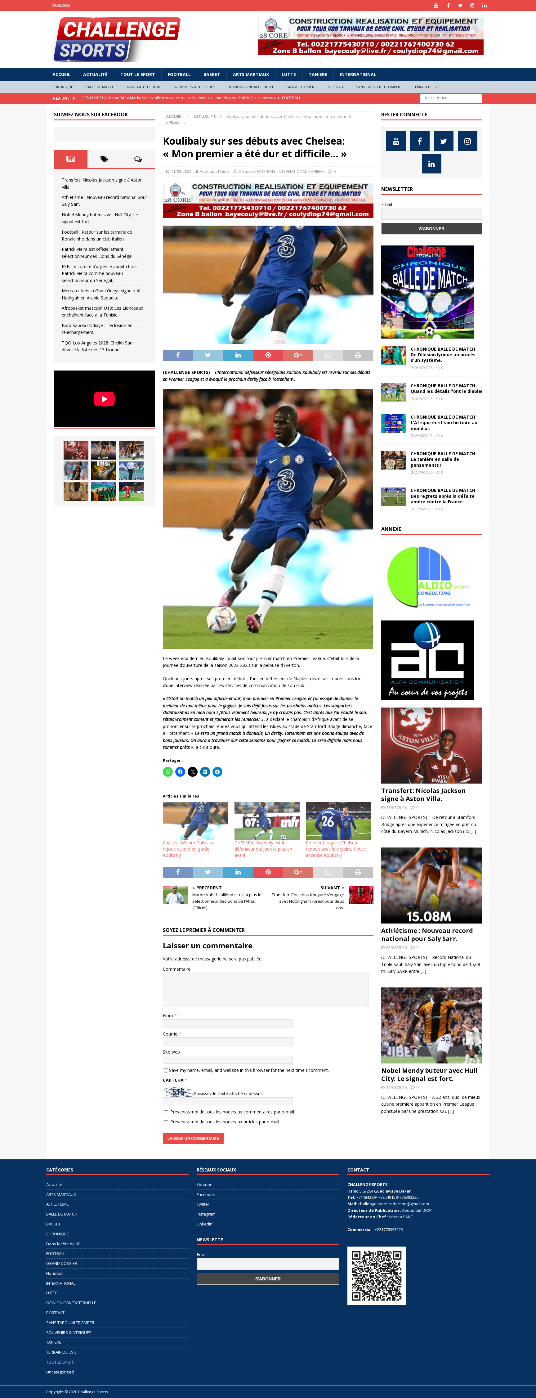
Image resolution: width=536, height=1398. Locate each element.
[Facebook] (448, 5)
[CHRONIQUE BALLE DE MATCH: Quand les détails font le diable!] (393, 392)
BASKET (211, 74)
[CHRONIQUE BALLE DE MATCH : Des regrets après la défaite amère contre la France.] (393, 497)
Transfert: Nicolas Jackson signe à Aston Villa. (423, 794)
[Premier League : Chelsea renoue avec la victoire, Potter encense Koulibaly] (338, 820)
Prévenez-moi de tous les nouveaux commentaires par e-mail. (232, 1112)
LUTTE (289, 74)
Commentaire (176, 969)
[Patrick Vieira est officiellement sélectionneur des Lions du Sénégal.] (103, 470)
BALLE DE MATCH (99, 86)
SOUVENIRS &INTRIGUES (194, 86)
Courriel (171, 1034)
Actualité (95, 74)
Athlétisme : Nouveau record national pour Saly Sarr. (427, 934)
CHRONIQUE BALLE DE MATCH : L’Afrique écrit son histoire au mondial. (444, 422)
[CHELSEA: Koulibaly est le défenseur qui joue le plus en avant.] (267, 820)
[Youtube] (436, 5)
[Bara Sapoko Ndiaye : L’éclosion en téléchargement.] (131, 491)
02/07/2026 (423, 398)
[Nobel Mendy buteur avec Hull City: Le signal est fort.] (131, 450)
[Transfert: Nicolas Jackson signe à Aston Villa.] (76, 450)
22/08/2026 (396, 1087)
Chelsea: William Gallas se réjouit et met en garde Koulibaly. (188, 849)
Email (386, 204)
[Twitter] (460, 5)
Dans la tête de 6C (144, 86)
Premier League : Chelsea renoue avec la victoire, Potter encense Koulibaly (336, 849)
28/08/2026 (396, 807)
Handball (54, 1273)
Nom (168, 1015)
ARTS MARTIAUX (251, 74)
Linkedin (204, 1224)
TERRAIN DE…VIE (427, 86)
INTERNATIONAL (358, 74)
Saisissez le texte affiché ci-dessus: (229, 1093)
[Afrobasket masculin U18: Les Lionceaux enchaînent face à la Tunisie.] (103, 491)
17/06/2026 (423, 508)
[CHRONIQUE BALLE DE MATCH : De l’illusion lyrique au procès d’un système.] (393, 355)
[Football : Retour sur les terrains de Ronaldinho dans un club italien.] (76, 470)
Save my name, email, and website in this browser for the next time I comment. (249, 1070)
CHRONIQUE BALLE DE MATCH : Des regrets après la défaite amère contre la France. (444, 495)
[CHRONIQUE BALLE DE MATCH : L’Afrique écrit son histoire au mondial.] (393, 423)
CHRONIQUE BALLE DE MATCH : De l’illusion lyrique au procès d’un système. (444, 354)
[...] (473, 831)
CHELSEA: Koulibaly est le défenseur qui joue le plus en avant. (263, 849)
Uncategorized (60, 1372)
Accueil (61, 74)
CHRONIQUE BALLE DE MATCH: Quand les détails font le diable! (446, 388)
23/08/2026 (396, 947)
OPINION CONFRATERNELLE (250, 86)
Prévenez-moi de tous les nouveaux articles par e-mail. (225, 1122)
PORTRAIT (335, 86)
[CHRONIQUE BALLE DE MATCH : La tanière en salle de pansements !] (393, 460)
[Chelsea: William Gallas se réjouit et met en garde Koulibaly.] (195, 820)
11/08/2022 (181, 171)
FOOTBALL (179, 74)
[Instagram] (472, 5)
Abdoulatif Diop (214, 171)
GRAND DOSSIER (300, 86)
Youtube (204, 1184)
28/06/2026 (423, 435)
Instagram (206, 1214)
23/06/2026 (423, 472)
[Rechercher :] (451, 98)
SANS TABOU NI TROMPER (378, 86)
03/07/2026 (423, 367)
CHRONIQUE (62, 86)
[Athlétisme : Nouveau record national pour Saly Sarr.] (103, 450)
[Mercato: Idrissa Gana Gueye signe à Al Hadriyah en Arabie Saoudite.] (76, 491)
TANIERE (318, 74)
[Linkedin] (484, 5)
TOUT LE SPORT (137, 74)
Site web (171, 1052)
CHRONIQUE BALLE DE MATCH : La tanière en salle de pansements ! (444, 459)
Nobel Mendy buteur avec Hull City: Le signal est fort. (429, 1074)
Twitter (203, 1204)
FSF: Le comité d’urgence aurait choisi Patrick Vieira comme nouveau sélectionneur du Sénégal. (99, 273)
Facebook (206, 1194)
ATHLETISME (57, 1204)
